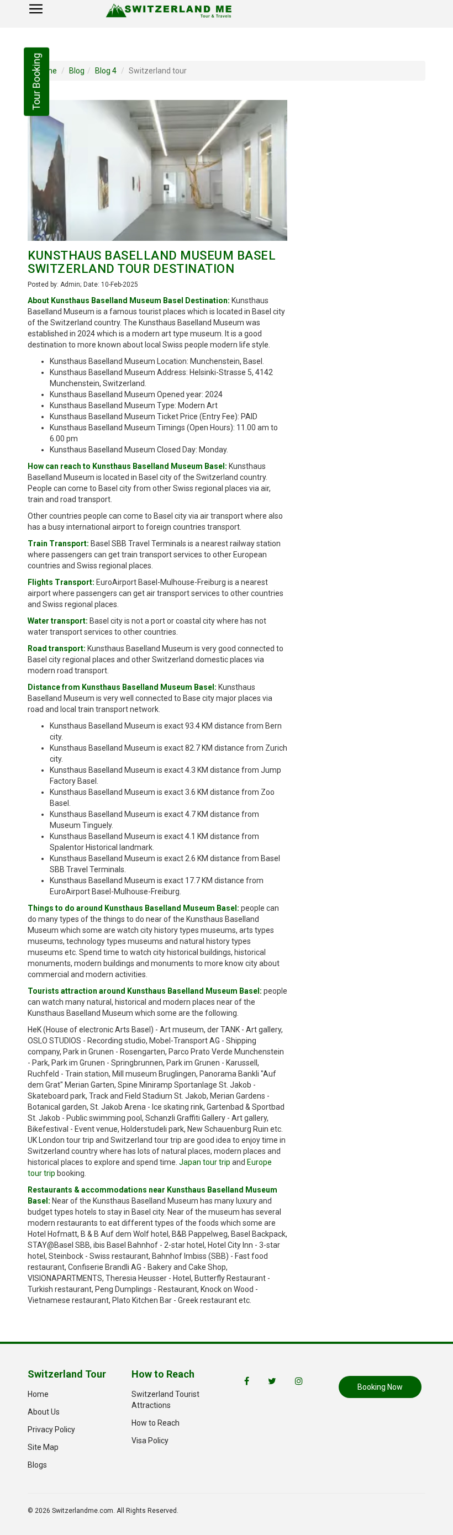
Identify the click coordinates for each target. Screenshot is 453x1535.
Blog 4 (106, 70)
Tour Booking (36, 81)
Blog (77, 70)
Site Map (43, 1447)
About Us (44, 1411)
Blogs (37, 1464)
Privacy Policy (51, 1429)
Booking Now (380, 1387)
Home (38, 1394)
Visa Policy (149, 1440)
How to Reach (155, 1422)
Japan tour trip (204, 1162)
